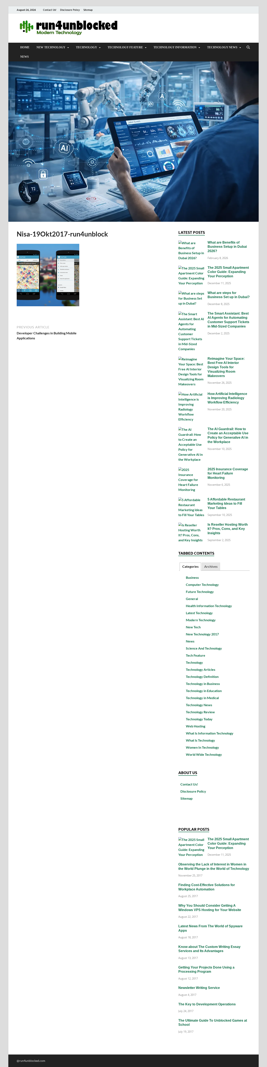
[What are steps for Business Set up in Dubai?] (191, 293)
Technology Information (175, 47)
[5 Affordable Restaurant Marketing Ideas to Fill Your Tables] (191, 500)
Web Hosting (195, 726)
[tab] (190, 567)
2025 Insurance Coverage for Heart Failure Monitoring (228, 473)
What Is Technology (200, 740)
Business (192, 577)
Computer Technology (202, 584)
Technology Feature (125, 47)
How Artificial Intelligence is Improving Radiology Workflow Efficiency (227, 398)
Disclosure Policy (70, 9)
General (192, 599)
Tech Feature (195, 655)
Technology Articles (200, 669)
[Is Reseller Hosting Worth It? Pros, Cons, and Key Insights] (191, 525)
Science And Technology (204, 648)
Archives (211, 566)
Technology (86, 47)
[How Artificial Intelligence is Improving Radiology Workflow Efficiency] (191, 394)
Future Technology (200, 592)
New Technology (51, 47)
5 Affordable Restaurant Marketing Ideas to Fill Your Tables (226, 504)
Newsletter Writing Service (199, 988)
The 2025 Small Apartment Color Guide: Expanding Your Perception (228, 272)
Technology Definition (202, 677)
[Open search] (248, 47)
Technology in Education (204, 691)
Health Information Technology (209, 606)
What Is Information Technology (209, 733)
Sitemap (88, 9)
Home (24, 47)
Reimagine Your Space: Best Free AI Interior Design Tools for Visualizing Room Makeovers (226, 367)
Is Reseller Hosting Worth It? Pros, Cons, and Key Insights (228, 529)
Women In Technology (202, 747)
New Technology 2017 (202, 634)
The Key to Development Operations (207, 1004)
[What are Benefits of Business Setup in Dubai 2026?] (191, 243)
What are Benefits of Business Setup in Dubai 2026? (227, 247)
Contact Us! (49, 9)
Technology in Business (203, 684)
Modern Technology (201, 620)
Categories (190, 566)
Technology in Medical (202, 698)
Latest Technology (199, 613)
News (24, 56)
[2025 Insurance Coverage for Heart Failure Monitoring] (191, 470)
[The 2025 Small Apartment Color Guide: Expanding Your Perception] (191, 268)
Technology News (222, 47)
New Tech (193, 627)
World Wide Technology (204, 754)
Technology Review (200, 712)
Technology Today (199, 719)
